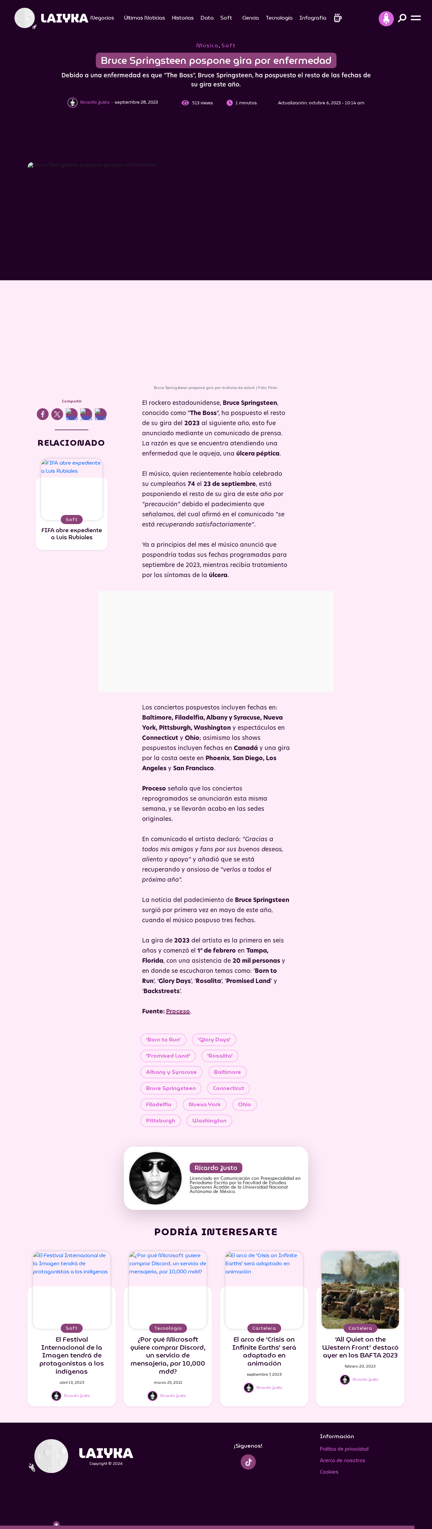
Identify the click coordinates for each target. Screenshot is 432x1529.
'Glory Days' (214, 1039)
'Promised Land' (168, 1056)
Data (207, 18)
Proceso (178, 1012)
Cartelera (264, 1328)
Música (207, 45)
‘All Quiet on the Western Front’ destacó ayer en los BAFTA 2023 (360, 1347)
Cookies (329, 1472)
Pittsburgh (160, 1120)
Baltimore (227, 1072)
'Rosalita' (220, 1056)
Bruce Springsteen (171, 1088)
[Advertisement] (216, 136)
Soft (226, 18)
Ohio (244, 1104)
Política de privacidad (344, 1449)
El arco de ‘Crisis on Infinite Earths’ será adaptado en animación (264, 1351)
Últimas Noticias (144, 18)
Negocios (102, 18)
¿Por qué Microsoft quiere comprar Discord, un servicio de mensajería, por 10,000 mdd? (168, 1355)
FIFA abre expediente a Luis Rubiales (72, 533)
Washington (209, 1120)
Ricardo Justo (216, 1168)
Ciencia (250, 18)
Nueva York (205, 1104)
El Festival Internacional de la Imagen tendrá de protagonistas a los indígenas (71, 1355)
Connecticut (228, 1088)
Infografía (312, 18)
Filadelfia (158, 1104)
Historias (183, 18)
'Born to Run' (163, 1039)
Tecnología (279, 18)
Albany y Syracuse (171, 1072)
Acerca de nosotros (342, 1460)
